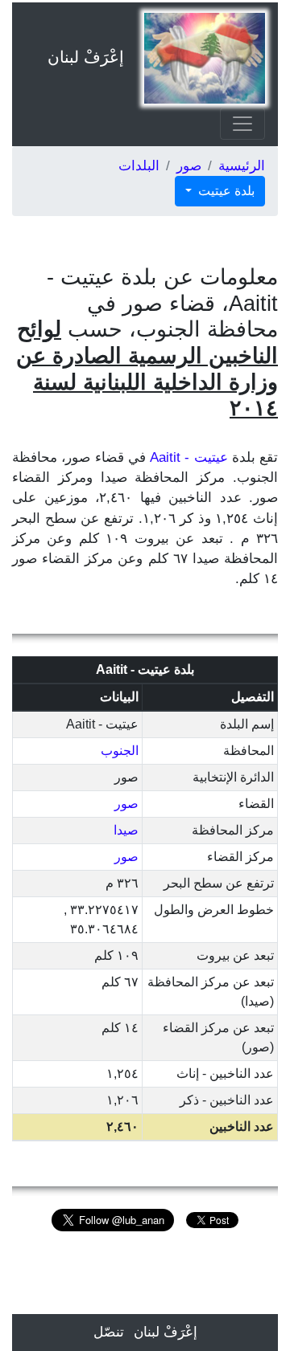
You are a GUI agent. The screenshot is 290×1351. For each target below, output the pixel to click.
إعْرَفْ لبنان (86, 57)
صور (188, 165)
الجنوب (120, 750)
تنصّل (108, 1332)
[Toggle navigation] (242, 124)
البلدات (139, 165)
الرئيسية (241, 165)
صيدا (126, 830)
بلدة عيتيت (225, 191)
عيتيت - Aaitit (189, 457)
